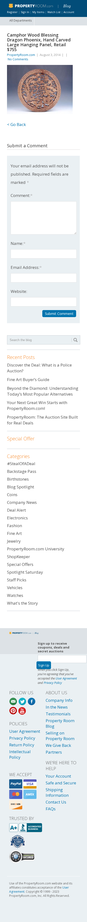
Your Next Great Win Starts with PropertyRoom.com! (37, 405)
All (20, 20)
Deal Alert (16, 510)
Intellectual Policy (20, 754)
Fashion (14, 525)
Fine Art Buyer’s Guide (28, 379)
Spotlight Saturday (25, 572)
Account (69, 12)
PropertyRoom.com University (35, 549)
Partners (54, 752)
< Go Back (16, 124)
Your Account (58, 776)
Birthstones (18, 479)
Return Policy (21, 745)
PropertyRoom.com (21, 55)
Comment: (21, 195)
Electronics (17, 518)
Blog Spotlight (20, 487)
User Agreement (66, 678)
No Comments (18, 59)
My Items (38, 12)
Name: (18, 243)
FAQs (51, 809)
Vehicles (14, 587)
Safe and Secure (61, 783)
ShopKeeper (18, 556)
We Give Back (58, 745)
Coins (12, 494)
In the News (57, 707)
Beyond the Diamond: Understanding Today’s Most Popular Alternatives (42, 391)
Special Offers (20, 564)
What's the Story (22, 603)
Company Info (59, 700)
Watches (15, 595)
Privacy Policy (53, 682)
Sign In (25, 12)
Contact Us (56, 802)
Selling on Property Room (60, 735)
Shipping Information (57, 792)
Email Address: (26, 267)
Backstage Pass (21, 471)
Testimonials (58, 714)
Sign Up (43, 665)
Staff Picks (16, 580)
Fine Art (14, 533)
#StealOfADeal (21, 463)
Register (12, 12)
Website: (19, 291)
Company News (22, 502)
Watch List (53, 12)
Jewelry (14, 541)
